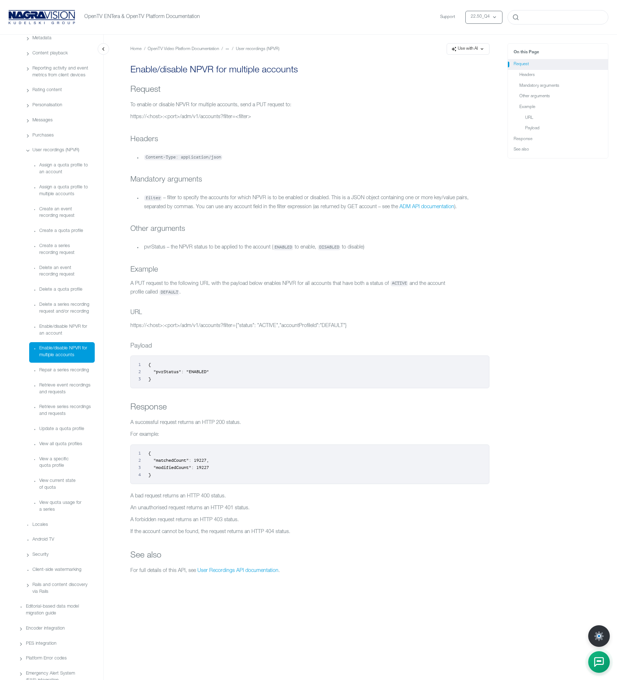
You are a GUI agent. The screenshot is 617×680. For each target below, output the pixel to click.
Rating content (47, 90)
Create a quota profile (61, 231)
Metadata (42, 38)
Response (523, 139)
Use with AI (468, 49)
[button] (599, 662)
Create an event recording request (57, 212)
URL (529, 118)
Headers (527, 75)
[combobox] (558, 17)
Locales (40, 524)
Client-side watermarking (56, 570)
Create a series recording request (57, 249)
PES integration (41, 643)
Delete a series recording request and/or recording (64, 308)
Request (521, 64)
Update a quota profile (61, 429)
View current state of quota (57, 484)
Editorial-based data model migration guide (52, 610)
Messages (42, 120)
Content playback (50, 53)
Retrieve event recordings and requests (64, 388)
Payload (532, 128)
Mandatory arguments (539, 86)
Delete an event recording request (57, 271)
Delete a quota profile (60, 289)
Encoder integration (45, 628)
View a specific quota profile (54, 462)
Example (527, 107)
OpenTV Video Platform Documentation (183, 49)
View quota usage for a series (60, 506)
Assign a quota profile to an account (63, 169)
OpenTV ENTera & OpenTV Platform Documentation (142, 16)
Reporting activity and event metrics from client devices (60, 71)
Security (40, 554)
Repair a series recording (64, 370)
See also (521, 150)
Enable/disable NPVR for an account (63, 330)
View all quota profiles (60, 444)
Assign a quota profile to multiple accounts (63, 191)
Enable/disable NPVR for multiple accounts (63, 352)
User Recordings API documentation (237, 570)
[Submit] (516, 17)
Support (447, 17)
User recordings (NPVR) (55, 150)
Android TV (43, 539)
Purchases (43, 135)
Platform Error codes (46, 658)
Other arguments (534, 96)
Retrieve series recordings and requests (65, 410)
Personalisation (47, 105)
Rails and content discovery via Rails (60, 588)
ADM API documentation (426, 207)
